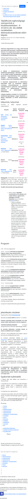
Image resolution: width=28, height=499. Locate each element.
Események (6, 10)
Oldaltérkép (6, 422)
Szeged (3, 125)
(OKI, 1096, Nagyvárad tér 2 (6, 150)
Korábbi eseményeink (8, 11)
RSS (4, 425)
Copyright (5, 424)
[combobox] (10, 6)
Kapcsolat (5, 419)
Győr (2, 114)
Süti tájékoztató (7, 431)
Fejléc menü (6, 8)
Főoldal (5, 406)
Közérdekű (5, 415)
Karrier (5, 417)
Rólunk (5, 407)
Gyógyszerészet (7, 411)
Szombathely (4, 135)
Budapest (3, 148)
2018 (4, 13)
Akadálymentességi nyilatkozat (10, 429)
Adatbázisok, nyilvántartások (10, 414)
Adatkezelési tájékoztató (9, 428)
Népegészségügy (7, 409)
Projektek (5, 420)
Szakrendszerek (7, 412)
